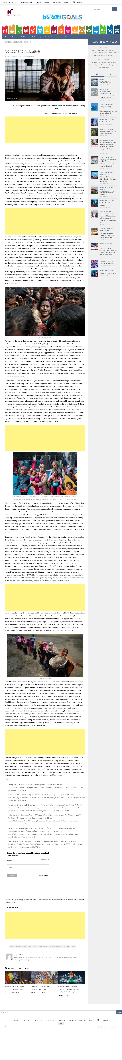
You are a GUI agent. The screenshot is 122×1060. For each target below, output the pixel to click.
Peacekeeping (108, 104)
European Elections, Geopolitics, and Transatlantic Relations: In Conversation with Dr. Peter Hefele (108, 251)
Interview (15, 37)
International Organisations (52, 37)
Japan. (29, 946)
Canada (11, 946)
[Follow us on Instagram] (110, 42)
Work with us (50, 1020)
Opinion (7, 37)
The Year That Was (105, 82)
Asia (108, 229)
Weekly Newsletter (56, 2)
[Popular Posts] (110, 74)
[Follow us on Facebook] (101, 42)
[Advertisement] (45, 129)
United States (66, 946)
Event (102, 104)
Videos (74, 37)
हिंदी (74, 2)
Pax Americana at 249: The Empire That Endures (108, 132)
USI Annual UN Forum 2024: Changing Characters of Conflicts (108, 179)
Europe (109, 244)
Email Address (11, 868)
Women (73, 946)
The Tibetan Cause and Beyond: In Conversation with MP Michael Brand (107, 235)
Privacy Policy (13, 2)
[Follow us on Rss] (116, 42)
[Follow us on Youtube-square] (113, 42)
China (113, 229)
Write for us (38, 1020)
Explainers (66, 37)
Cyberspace (108, 211)
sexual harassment (43, 946)
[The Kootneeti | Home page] (15, 12)
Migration (17, 42)
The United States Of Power (108, 273)
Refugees (35, 946)
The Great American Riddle (108, 122)
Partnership (38, 2)
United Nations (104, 174)
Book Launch (104, 89)
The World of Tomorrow (107, 263)
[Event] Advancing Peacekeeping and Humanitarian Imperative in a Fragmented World (108, 110)
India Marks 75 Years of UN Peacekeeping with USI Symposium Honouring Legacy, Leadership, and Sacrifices (108, 146)
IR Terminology (36, 37)
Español (79, 2)
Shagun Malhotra (14, 56)
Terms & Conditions (26, 2)
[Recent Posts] (97, 74)
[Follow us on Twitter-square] (104, 42)
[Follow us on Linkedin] (107, 42)
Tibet (107, 231)
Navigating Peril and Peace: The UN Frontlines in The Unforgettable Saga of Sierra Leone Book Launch (108, 163)
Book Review (25, 37)
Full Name (9, 860)
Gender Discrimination (20, 946)
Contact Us (67, 2)
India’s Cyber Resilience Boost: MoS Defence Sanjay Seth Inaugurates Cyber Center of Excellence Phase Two (108, 218)
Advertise (46, 2)
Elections (108, 187)
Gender (8, 42)
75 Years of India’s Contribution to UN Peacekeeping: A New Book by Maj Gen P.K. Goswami (108, 95)
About (5, 2)
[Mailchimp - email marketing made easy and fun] (43, 876)
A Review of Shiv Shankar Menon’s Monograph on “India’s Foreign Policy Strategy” (69, 989)
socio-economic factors (55, 946)
